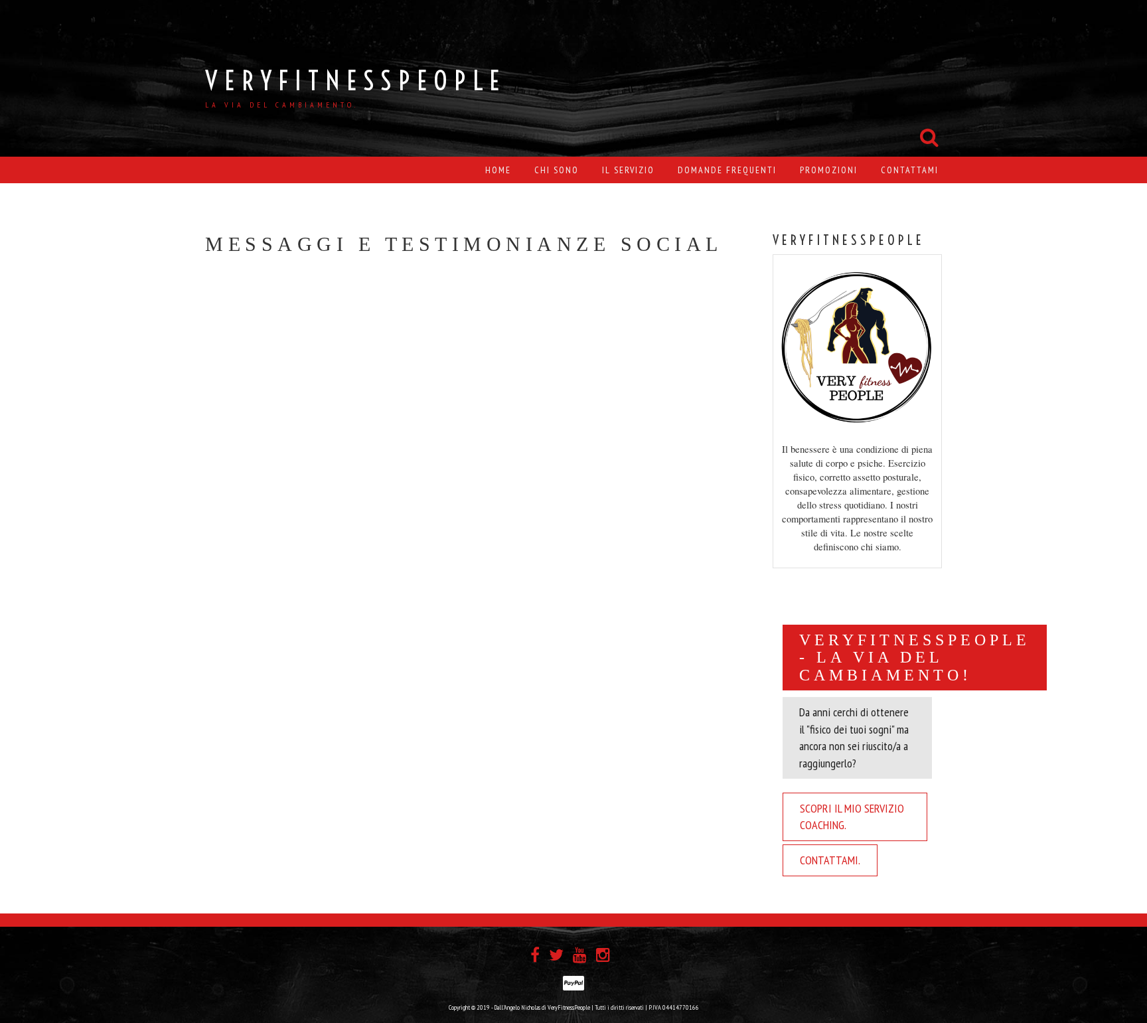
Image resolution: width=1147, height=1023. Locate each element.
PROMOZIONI (829, 170)
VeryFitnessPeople (355, 80)
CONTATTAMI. (830, 860)
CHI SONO (556, 170)
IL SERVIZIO (628, 170)
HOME (498, 170)
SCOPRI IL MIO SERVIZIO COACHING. (852, 817)
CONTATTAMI (910, 170)
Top (1115, 991)
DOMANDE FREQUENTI (727, 170)
